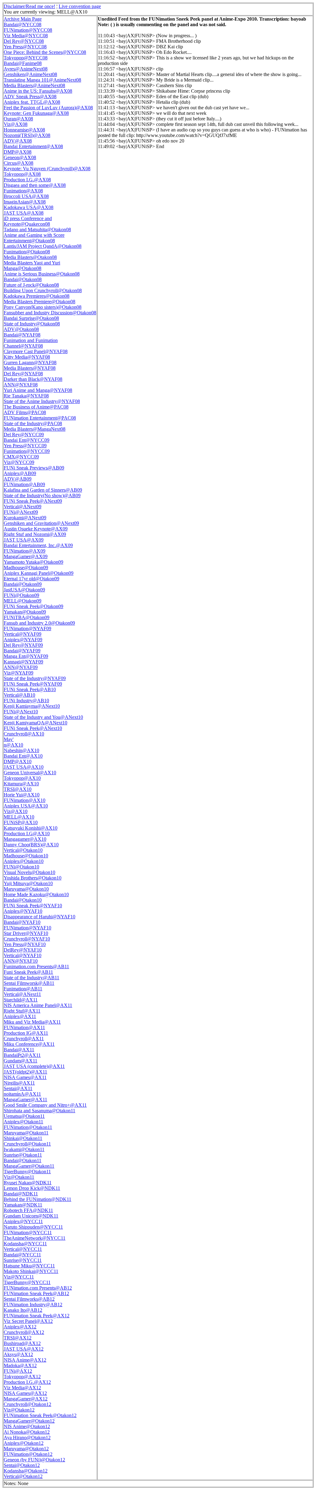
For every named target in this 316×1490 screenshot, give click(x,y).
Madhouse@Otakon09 (26, 567)
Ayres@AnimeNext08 (26, 68)
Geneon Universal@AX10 (30, 772)
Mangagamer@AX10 (25, 839)
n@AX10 (13, 744)
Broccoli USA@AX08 (26, 196)
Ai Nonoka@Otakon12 (27, 1432)
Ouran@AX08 (18, 118)
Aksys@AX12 (18, 1354)
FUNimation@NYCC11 (28, 1232)
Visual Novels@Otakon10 (29, 872)
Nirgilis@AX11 (19, 1082)
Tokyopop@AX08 (22, 174)
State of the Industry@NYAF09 (35, 678)
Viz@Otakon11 (19, 1177)
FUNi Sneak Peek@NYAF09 (33, 684)
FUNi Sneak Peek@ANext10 (33, 728)
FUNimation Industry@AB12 (33, 1304)
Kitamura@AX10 (21, 783)
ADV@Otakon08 (21, 329)
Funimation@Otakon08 (27, 251)
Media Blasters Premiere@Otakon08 (39, 301)
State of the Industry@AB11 (31, 977)
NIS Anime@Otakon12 (27, 1426)
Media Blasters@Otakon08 (30, 257)
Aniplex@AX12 (20, 1326)
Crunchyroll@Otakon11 (27, 1143)
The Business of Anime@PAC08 (36, 406)
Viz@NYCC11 (19, 1276)
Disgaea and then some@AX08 (35, 185)
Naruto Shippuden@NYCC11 (33, 1227)
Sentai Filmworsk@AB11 (29, 983)
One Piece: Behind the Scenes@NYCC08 (45, 52)
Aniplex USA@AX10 (26, 805)
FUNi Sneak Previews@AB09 (34, 467)
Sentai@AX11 (18, 1088)
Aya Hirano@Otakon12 (27, 1437)
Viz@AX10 (15, 811)
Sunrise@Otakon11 (23, 1155)
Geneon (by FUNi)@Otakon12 (34, 1459)
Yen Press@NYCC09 (25, 445)
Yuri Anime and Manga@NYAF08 (38, 390)
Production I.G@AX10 (27, 833)
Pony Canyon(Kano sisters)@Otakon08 (42, 307)
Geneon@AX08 (20, 157)
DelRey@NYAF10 (23, 949)
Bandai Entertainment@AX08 (33, 146)
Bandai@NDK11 (21, 1193)
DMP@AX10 (17, 761)
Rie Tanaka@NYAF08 (26, 395)
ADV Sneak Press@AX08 (30, 96)
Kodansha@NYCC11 (25, 1243)
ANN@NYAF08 (21, 384)
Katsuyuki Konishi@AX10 (30, 828)
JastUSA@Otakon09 (24, 589)
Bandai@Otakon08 (23, 279)
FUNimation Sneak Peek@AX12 (36, 1315)
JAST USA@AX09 (24, 539)
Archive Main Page (23, 19)
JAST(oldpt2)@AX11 (25, 1071)
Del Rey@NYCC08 (24, 41)
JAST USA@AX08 (24, 212)
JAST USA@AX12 (24, 1348)
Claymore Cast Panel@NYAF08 (36, 351)
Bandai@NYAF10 (22, 922)
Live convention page (80, 6)
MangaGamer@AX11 (25, 1099)
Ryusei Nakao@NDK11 (28, 1182)
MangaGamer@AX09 (26, 556)
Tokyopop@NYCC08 (26, 57)
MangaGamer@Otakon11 (29, 1166)
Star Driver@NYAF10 (26, 933)
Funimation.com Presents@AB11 (36, 966)
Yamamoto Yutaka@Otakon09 (33, 562)
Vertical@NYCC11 (23, 1249)
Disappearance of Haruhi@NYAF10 (39, 916)
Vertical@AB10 (19, 695)
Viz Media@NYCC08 (26, 35)
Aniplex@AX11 (20, 1016)
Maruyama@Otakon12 (26, 1448)
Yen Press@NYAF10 (25, 944)
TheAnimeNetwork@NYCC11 (34, 1238)
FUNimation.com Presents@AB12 (38, 1288)
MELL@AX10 (19, 816)
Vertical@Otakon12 (23, 1476)
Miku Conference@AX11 (29, 1044)
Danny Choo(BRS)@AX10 (31, 844)
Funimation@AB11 (23, 988)
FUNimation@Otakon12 (28, 1454)
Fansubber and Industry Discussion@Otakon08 (50, 312)
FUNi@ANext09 (21, 512)
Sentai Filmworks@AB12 (29, 1299)
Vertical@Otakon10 (23, 850)
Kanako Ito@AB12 (23, 1310)
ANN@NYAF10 (21, 961)
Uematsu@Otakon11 (24, 1116)
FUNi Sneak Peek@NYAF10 (33, 905)
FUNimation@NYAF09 (27, 628)
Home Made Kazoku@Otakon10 (36, 894)
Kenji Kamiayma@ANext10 (32, 706)
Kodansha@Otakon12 (26, 1470)
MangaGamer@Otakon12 (29, 1421)
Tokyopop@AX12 (22, 1376)
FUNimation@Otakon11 (28, 1127)
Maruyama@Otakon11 (26, 1132)
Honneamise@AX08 (24, 129)
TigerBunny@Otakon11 (27, 1171)
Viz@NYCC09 (19, 462)
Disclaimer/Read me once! (29, 6)
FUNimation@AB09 (24, 484)
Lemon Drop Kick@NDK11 (32, 1188)
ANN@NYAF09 (21, 667)
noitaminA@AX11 (22, 1094)
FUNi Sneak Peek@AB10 (30, 689)
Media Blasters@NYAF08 (30, 368)
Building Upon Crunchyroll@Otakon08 (43, 290)
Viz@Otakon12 (19, 1409)
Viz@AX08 (15, 124)
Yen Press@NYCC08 (25, 46)
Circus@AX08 (18, 163)
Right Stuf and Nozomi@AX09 (35, 534)
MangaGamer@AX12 (26, 1398)
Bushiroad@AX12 (22, 1343)
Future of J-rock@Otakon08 (31, 285)
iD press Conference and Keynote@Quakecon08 (28, 221)
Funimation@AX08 (23, 190)
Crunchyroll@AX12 (24, 1332)
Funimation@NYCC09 (27, 451)
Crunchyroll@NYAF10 (27, 938)
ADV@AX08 (18, 140)
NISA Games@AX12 (25, 1393)
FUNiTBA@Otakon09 (26, 617)
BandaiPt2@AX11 (22, 1055)
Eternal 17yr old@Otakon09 (31, 578)
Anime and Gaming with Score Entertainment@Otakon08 (34, 237)
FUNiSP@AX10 (21, 822)
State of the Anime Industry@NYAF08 (42, 401)
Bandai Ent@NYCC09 (26, 440)
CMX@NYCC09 (21, 456)
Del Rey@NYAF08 (23, 373)
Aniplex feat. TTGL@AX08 (32, 102)
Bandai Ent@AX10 (23, 756)
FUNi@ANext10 (21, 711)
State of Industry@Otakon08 (32, 323)
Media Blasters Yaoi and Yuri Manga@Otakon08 (32, 265)
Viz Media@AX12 (22, 1387)
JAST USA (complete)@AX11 (34, 1066)
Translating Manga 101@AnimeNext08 (42, 80)
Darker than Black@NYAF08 (33, 379)
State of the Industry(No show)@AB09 (42, 495)
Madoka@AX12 (20, 1365)
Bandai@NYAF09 (22, 650)
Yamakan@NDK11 (23, 1204)
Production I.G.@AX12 (27, 1382)
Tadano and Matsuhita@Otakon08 (37, 229)
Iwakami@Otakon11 (24, 1149)
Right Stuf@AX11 (22, 1010)
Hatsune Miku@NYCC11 (29, 1265)
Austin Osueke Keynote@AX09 (36, 528)
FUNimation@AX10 (24, 800)
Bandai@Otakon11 (22, 1160)
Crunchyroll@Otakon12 (27, 1404)
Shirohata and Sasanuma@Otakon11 (39, 1110)
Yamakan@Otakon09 (25, 611)
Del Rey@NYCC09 (24, 434)
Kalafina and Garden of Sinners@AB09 (43, 490)
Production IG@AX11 (26, 1033)
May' (9, 739)
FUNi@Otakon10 (21, 866)
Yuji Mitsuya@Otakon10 (28, 883)
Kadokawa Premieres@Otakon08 (36, 296)
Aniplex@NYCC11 (23, 1221)
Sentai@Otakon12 (22, 1465)
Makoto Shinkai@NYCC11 (31, 1271)
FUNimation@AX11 (24, 1027)
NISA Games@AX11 (25, 1077)
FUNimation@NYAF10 (27, 927)
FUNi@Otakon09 (21, 595)
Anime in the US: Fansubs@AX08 (38, 91)
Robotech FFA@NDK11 (28, 1210)
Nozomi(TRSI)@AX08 (27, 135)
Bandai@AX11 (19, 1049)
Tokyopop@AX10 (22, 778)
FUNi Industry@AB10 (26, 700)
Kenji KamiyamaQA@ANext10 (35, 722)
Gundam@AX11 (20, 1060)
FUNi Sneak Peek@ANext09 (33, 501)
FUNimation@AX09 (24, 551)
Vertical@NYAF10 (22, 955)
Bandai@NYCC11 (22, 1254)
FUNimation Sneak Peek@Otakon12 (40, 1415)
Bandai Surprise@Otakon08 (31, 318)
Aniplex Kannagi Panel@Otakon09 (38, 573)
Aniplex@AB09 (20, 473)
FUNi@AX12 (18, 1371)
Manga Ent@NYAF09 (26, 656)
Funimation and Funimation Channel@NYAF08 (31, 343)
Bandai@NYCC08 (22, 24)
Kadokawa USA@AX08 (28, 207)
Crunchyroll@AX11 (24, 1038)
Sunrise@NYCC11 (23, 1260)
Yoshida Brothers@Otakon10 (32, 877)
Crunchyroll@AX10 (24, 733)
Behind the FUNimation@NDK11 (37, 1199)
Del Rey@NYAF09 (23, 645)
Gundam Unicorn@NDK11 (31, 1215)
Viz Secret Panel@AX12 (28, 1321)
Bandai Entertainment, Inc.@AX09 (38, 545)
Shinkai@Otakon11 (23, 1138)
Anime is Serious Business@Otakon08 (42, 273)
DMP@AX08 (17, 152)
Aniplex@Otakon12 (24, 1443)
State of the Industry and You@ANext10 (43, 717)
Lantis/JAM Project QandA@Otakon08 (42, 246)
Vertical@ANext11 (22, 994)
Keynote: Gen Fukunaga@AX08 (36, 113)
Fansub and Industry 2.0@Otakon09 (39, 623)
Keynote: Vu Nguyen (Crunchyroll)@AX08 (47, 168)
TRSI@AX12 (17, 1337)
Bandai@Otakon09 (23, 584)
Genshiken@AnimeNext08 (30, 74)
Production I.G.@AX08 (27, 179)
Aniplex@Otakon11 (23, 1121)
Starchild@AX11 (21, 999)
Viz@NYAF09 (18, 672)
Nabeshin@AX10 (21, 750)
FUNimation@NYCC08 (28, 30)
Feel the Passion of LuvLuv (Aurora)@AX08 (48, 107)
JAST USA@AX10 (24, 767)
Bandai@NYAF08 (22, 334)
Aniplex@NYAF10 (23, 911)
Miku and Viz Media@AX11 (32, 1022)
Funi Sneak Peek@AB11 (28, 972)
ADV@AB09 (17, 478)
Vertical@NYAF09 (22, 634)
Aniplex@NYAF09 (23, 639)
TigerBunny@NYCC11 (27, 1282)
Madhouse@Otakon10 (26, 855)
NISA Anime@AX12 (25, 1360)
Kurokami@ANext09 (25, 517)
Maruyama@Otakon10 (26, 889)
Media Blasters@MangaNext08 (34, 429)
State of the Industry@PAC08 (33, 423)
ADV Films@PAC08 (25, 412)
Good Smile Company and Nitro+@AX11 (45, 1105)
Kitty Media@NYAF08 (27, 357)
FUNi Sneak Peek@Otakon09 (33, 606)
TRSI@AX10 (17, 789)
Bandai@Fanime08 (23, 63)
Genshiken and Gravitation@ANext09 (41, 523)
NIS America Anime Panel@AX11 (38, 1005)
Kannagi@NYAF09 (23, 661)
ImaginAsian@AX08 (25, 201)
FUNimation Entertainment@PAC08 (40, 418)
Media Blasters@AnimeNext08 (34, 85)
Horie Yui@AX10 (22, 794)
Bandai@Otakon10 (23, 900)
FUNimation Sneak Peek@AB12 (36, 1293)
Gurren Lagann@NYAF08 (30, 362)
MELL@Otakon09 (22, 600)
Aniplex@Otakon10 (24, 861)
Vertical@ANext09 (22, 506)
